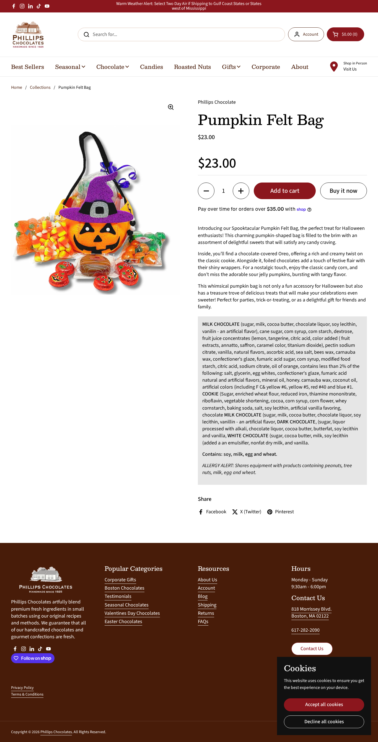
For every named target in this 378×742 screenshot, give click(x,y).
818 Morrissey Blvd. (311, 609)
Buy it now (344, 190)
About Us (207, 579)
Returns (206, 613)
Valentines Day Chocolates (132, 613)
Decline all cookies (324, 721)
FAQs (203, 621)
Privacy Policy (22, 688)
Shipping (207, 605)
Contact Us (312, 648)
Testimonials (118, 596)
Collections (40, 87)
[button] (206, 191)
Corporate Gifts (120, 579)
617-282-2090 (305, 630)
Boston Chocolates (124, 588)
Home (16, 87)
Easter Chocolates (123, 621)
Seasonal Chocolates (127, 605)
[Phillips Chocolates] (27, 34)
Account (310, 34)
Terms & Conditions (27, 694)
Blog (203, 596)
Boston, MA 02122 (310, 616)
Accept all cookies (324, 704)
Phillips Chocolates (56, 732)
